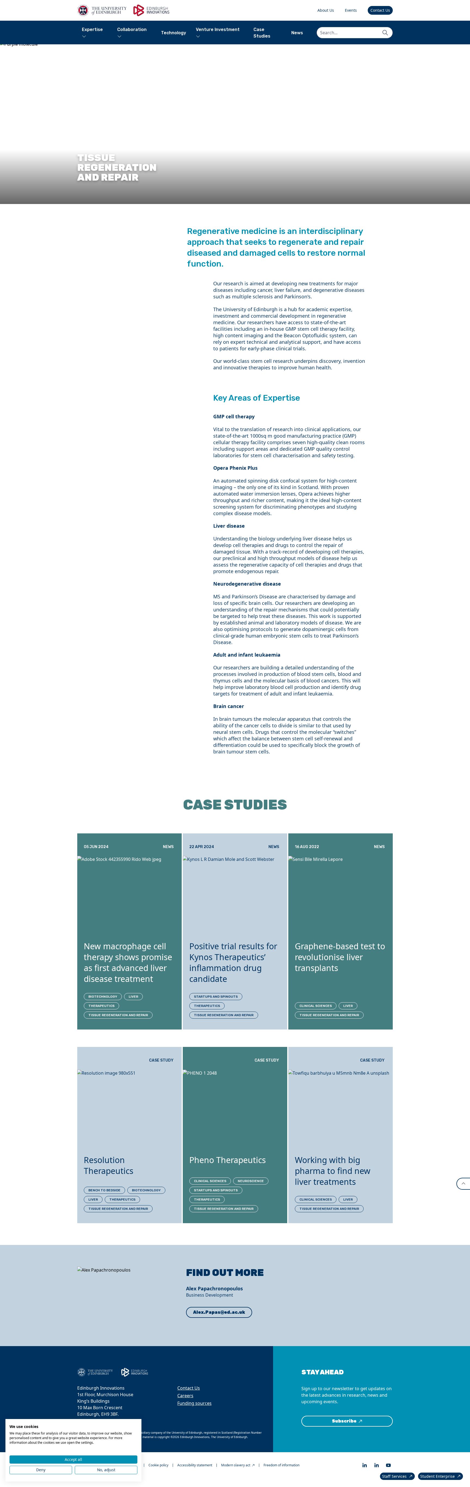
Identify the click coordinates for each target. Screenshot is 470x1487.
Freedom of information (281, 1465)
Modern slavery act (235, 1465)
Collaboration (132, 29)
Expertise (92, 29)
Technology (173, 32)
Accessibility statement (194, 1465)
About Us (325, 10)
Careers (185, 1396)
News (297, 32)
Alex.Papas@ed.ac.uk (219, 1312)
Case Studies (261, 33)
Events (351, 10)
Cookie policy (158, 1465)
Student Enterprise (437, 1476)
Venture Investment (218, 29)
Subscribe (344, 1421)
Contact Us (380, 10)
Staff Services (394, 1476)
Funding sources (194, 1403)
